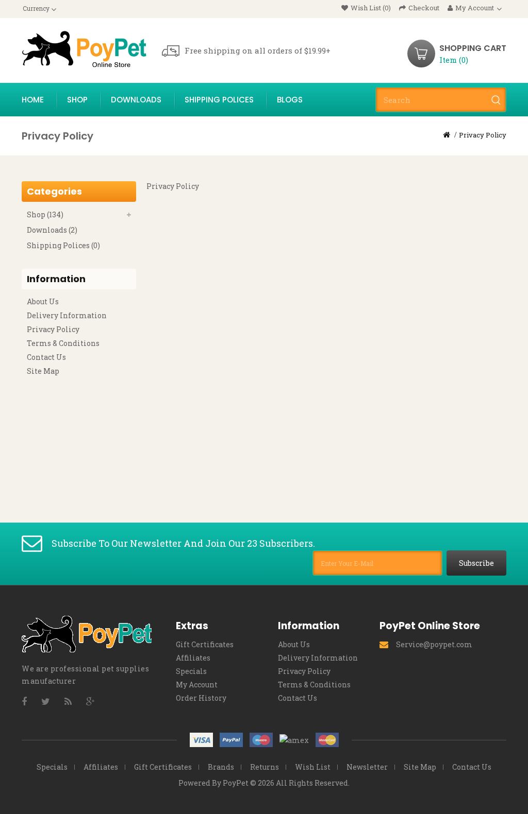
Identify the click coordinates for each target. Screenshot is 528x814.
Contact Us (46, 357)
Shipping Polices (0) (63, 245)
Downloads (136, 99)
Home (33, 99)
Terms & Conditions (63, 343)
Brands (221, 767)
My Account (197, 684)
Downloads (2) (52, 230)
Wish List (313, 767)
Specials (191, 671)
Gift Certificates (205, 644)
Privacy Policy (482, 135)
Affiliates (193, 658)
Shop (77, 99)
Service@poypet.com (434, 644)
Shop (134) (45, 214)
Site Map (43, 371)
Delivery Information (67, 315)
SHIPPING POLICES (219, 99)
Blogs (290, 99)
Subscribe (476, 563)
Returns (264, 767)
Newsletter (367, 767)
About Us (43, 301)
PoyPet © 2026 (248, 783)
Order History (201, 698)
